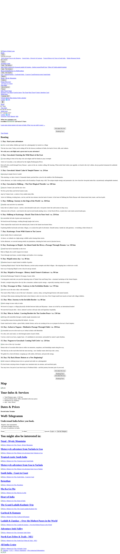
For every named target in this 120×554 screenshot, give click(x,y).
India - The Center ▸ (7, 69)
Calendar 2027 (5, 96)
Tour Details (4, 133)
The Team (25, 92)
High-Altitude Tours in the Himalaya (11, 58)
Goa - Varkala (5, 74)
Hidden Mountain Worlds (73, 58)
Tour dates (4, 85)
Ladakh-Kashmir (62, 67)
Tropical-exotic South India (42, 74)
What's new (4, 94)
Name (2, 431)
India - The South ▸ (7, 72)
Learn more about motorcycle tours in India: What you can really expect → (23, 125)
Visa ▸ (3, 89)
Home (2, 53)
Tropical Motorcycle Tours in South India (54, 58)
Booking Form (60, 131)
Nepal (6, 91)
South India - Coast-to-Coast (25, 74)
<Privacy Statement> (20, 550)
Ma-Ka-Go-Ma (13, 71)
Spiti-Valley (4, 67)
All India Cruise (5, 63)
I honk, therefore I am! (42, 92)
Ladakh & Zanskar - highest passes (30, 67)
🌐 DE (8, 99)
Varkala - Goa (13, 74)
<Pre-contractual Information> (36, 550)
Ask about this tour (60, 128)
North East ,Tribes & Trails (49, 67)
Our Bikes (10, 92)
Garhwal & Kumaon (14, 67)
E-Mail (24, 431)
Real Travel (32, 92)
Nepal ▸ (4, 76)
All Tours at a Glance (7, 83)
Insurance (3, 92)
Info (17, 116)
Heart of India (5, 71)
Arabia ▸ (4, 80)
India (2, 91)
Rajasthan (21, 71)
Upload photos (5, 98)
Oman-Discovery (6, 82)
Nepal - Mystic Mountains (8, 78)
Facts (8, 116)
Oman (10, 91)
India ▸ (3, 61)
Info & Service (5, 87)
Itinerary (12, 116)
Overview (4, 116)
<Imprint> (6, 550)
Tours (3, 54)
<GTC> (11, 550)
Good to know (17, 92)
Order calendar (21, 98)
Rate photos (13, 98)
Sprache (47, 431)
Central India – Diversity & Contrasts (32, 58)
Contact (3, 99)
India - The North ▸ (7, 65)
